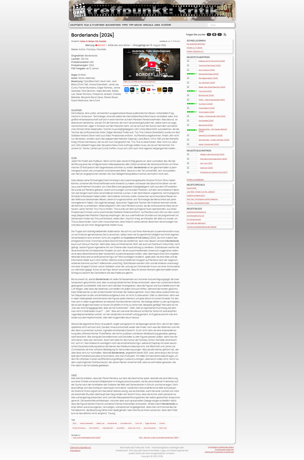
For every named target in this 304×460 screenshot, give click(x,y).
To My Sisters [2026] (206, 112)
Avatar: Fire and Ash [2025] (209, 144)
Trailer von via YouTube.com (139, 81)
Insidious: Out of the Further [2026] (212, 61)
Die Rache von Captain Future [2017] (214, 172)
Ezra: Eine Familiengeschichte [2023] (86, 437)
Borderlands (112, 423)
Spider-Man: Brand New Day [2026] (212, 87)
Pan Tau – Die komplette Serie (198, 203)
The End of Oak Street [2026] (210, 65)
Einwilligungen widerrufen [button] (224, 449)
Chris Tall (138, 423)
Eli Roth (162, 423)
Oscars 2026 (191, 188)
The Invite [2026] (205, 91)
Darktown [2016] (206, 168)
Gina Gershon (94, 428)
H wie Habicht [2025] (207, 108)
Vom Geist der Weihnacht (196, 223)
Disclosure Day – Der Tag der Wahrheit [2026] (213, 130)
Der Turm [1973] (206, 163)
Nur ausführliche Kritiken (196, 44)
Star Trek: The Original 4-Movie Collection (202, 199)
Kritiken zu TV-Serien (194, 47)
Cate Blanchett (126, 423)
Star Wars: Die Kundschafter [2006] (213, 159)
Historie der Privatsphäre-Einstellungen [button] (219, 452)
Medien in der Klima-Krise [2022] (212, 154)
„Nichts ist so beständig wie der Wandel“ (202, 227)
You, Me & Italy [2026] (207, 82)
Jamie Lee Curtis (134, 428)
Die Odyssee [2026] (206, 120)
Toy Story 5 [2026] (206, 104)
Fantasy (91, 41)
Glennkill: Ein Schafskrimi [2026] (211, 135)
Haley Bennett (107, 428)
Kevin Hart (163, 428)
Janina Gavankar (150, 428)
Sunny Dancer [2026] (207, 70)
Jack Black (120, 428)
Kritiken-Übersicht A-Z (195, 51)
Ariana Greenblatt (86, 423)
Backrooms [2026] (206, 125)
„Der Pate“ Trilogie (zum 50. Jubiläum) (201, 192)
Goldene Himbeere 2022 (196, 195)
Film (96, 41)
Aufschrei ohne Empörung (196, 212)
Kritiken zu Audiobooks (195, 179)
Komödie (102, 41)
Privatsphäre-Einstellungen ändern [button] (221, 447)
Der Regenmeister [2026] (208, 78)
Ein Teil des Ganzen (194, 219)
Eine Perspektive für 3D (195, 215)
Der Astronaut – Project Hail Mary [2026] (214, 140)
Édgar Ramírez (150, 423)
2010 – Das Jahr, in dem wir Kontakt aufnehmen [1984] (158, 437)
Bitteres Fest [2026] (206, 95)
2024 (74, 423)
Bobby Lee (100, 423)
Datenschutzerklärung (80, 447)
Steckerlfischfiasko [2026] (209, 74)
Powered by (126, 85)
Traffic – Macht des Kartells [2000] (212, 100)
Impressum (75, 450)
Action (83, 41)
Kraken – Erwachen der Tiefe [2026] (212, 116)
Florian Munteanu (79, 428)
